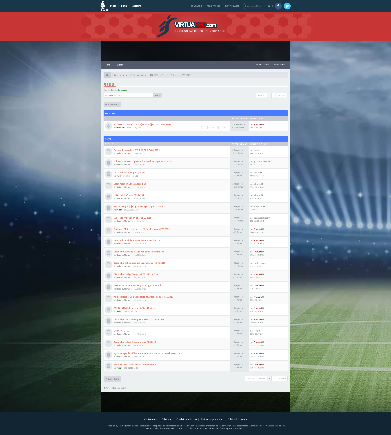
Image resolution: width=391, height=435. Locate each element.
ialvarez (257, 184)
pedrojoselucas (261, 217)
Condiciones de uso (186, 419)
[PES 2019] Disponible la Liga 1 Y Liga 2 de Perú (137, 285)
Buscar (120, 64)
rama (256, 330)
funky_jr (121, 175)
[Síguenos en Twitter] (287, 6)
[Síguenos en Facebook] (278, 6)
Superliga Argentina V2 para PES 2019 (132, 217)
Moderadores (121, 90)
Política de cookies (237, 419)
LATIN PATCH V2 (121, 330)
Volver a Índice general (115, 387)
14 (224, 128)
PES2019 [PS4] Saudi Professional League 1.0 (136, 364)
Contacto (196, 6)
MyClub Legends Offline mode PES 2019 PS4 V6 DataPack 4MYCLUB (147, 353)
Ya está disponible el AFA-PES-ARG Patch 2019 (137, 150)
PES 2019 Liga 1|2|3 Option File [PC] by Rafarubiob (139, 206)
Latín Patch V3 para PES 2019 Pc (130, 195)
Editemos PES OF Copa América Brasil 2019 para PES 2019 (143, 161)
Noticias (136, 6)
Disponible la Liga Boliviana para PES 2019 (135, 342)
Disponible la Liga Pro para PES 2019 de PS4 (136, 274)
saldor (256, 172)
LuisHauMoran (123, 153)
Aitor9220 (258, 206)
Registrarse (213, 6)
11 (213, 128)
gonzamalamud (261, 161)
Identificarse (232, 6)
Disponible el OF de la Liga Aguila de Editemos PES (139, 251)
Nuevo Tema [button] (113, 104)
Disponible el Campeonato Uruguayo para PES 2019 (139, 262)
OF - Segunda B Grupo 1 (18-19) (129, 172)
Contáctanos (150, 419)
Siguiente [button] (281, 95)
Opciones (251, 378)
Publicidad (167, 419)
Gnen (119, 209)
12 (217, 128)
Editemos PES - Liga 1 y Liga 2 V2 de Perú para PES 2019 (142, 229)
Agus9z (257, 150)
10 (209, 128)
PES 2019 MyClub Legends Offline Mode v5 (135, 308)
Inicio (113, 6)
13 (220, 128)
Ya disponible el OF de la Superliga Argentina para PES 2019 (143, 296)
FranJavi (121, 127)
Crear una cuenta (261, 64)
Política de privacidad (212, 419)
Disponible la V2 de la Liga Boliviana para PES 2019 (139, 319)
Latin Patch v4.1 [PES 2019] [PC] (130, 183)
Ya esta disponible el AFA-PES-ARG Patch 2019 (137, 240)
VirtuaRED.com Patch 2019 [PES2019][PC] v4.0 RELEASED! (142, 124)
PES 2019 (109, 84)
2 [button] (273, 95)
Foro (124, 6)
